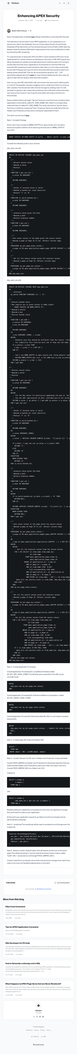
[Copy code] (67, 136)
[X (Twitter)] (28, 31)
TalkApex (15, 3)
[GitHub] (37, 1017)
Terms (49, 1030)
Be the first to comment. (44, 889)
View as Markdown (53, 20)
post (32, 75)
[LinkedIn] (31, 31)
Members (29, 1030)
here (33, 37)
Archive (36, 1030)
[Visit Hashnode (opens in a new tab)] (38, 1045)
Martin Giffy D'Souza (19, 31)
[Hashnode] (43, 1017)
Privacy (42, 1030)
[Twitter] (34, 1017)
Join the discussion (63, 883)
